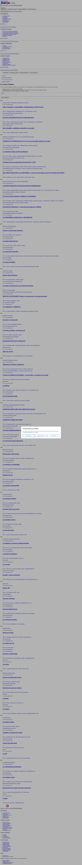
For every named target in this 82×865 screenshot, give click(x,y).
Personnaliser (28, 435)
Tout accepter (53, 435)
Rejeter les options (41, 435)
